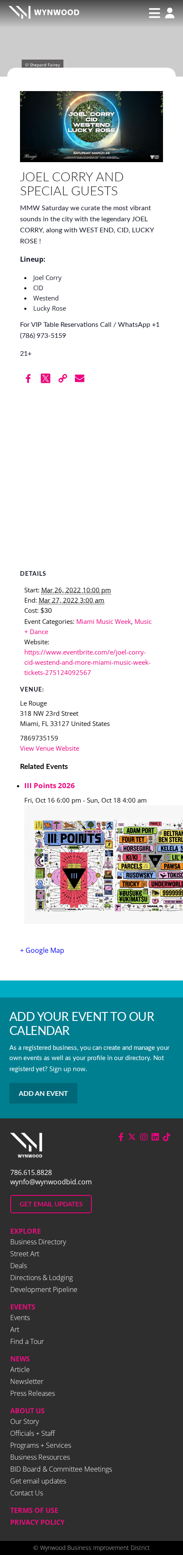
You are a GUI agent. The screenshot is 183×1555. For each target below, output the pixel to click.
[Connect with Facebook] (121, 1137)
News (20, 1358)
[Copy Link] (62, 378)
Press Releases (32, 1393)
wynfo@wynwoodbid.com (51, 1181)
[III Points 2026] (93, 865)
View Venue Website (49, 748)
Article (20, 1369)
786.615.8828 (31, 1172)
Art (14, 1329)
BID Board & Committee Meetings (61, 1469)
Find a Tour (27, 1341)
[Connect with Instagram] (144, 1137)
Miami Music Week (103, 621)
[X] (45, 378)
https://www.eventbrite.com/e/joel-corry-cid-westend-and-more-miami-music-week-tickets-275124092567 (87, 662)
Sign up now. (68, 1068)
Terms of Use (34, 1510)
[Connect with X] (132, 1137)
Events (22, 1307)
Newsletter (26, 1381)
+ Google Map (42, 950)
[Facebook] (28, 378)
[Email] (79, 378)
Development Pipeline (43, 1289)
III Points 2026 (49, 785)
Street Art (24, 1253)
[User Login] (167, 14)
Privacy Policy (37, 1522)
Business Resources (40, 1457)
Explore (25, 1231)
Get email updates (38, 1481)
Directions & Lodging (41, 1277)
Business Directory (38, 1241)
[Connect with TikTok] (167, 1137)
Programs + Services (40, 1445)
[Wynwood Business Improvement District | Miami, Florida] (44, 13)
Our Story (24, 1421)
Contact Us (26, 1493)
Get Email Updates (51, 1204)
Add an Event (43, 1093)
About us (27, 1410)
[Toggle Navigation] (154, 13)
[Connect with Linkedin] (155, 1137)
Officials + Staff (32, 1433)
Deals (18, 1265)
